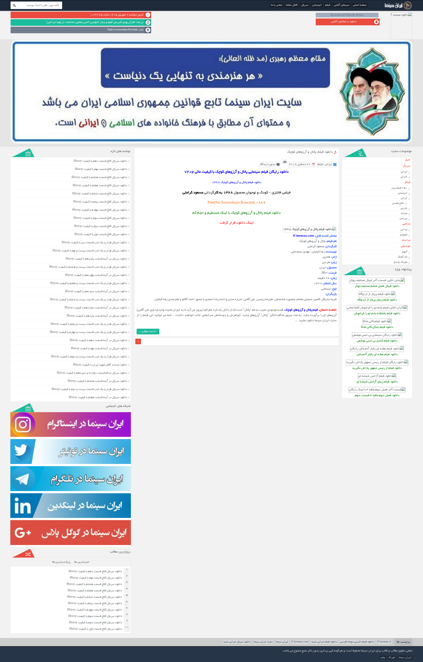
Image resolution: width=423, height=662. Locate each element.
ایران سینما (282, 641)
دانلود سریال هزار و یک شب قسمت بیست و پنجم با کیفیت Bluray (89, 324)
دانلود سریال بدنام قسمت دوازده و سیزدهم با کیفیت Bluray (92, 373)
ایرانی (328, 164)
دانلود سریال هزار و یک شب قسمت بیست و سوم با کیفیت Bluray (89, 356)
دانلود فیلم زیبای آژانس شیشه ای (376, 382)
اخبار (407, 160)
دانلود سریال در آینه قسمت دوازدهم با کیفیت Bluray (96, 308)
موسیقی (405, 246)
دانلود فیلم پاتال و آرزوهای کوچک (310, 152)
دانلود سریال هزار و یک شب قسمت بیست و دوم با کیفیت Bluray (89, 389)
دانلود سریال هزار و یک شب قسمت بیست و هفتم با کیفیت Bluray (88, 283)
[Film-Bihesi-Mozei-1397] (377, 335)
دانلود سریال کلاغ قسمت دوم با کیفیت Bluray (100, 226)
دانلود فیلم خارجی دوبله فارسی (357, 641)
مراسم (406, 240)
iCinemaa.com (299, 641)
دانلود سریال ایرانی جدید (237, 641)
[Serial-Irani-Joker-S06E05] (377, 280)
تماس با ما (276, 5)
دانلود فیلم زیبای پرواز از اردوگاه (377, 300)
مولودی (403, 234)
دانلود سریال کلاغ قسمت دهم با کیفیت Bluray (100, 161)
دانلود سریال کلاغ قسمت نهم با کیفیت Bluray (101, 169)
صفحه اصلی (360, 5)
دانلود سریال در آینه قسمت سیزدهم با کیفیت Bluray (96, 291)
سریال (304, 5)
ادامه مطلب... (148, 331)
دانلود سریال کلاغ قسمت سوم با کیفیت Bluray (100, 218)
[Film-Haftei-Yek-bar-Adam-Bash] (377, 348)
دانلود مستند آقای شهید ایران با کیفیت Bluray (100, 365)
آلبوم (404, 251)
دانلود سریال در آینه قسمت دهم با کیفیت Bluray (98, 340)
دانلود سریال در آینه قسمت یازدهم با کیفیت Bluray (97, 316)
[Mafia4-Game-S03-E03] (377, 389)
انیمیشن (317, 5)
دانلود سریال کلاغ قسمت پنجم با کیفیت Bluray (100, 202)
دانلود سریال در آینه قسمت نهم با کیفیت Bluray (99, 348)
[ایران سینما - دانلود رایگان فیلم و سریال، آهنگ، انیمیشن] (397, 9)
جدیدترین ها (81, 562)
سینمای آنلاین (341, 5)
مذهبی (406, 224)
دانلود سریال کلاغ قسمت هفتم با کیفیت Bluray (100, 185)
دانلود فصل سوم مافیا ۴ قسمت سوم (377, 395)
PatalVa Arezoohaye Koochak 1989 (236, 203)
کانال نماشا (292, 5)
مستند (404, 213)
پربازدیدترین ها (61, 562)
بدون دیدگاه (267, 164)
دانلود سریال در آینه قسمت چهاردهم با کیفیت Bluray (96, 275)
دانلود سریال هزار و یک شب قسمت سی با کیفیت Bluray (94, 242)
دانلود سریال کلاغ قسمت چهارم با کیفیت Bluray (99, 210)
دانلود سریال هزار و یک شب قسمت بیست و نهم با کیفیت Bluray (89, 250)
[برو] (14, 5)
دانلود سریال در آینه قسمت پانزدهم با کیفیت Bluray (96, 259)
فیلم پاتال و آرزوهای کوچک (301, 310)
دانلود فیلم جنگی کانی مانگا (377, 327)
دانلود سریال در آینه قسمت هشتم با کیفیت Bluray (97, 381)
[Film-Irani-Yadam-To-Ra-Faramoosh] (377, 308)
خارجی (404, 176)
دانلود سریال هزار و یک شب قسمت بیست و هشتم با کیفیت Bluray (88, 267)
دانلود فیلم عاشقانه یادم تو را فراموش (377, 313)
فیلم (327, 5)
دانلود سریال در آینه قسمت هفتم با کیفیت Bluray (98, 397)
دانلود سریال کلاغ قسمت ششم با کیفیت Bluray (99, 193)
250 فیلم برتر (399, 188)
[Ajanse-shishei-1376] (377, 376)
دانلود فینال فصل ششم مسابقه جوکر (377, 286)
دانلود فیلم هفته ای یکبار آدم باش (377, 354)
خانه (141, 30)
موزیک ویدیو (400, 262)
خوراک (391, 657)
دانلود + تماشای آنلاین (344, 21)
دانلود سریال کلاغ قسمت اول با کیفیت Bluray (100, 234)
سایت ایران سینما (263, 641)
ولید (382, 657)
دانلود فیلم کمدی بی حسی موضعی (377, 341)
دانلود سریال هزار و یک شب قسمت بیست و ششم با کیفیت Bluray (88, 299)
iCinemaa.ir (384, 641)
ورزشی (403, 218)
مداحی (404, 229)
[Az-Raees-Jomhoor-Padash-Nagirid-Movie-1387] (377, 362)
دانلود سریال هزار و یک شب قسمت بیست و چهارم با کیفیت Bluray (88, 332)
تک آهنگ (402, 257)
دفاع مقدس (398, 203)
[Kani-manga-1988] (377, 321)
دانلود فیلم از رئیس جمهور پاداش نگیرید (377, 368)
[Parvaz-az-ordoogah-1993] (376, 294)
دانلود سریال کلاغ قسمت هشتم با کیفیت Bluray (99, 177)
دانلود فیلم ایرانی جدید (324, 641)
